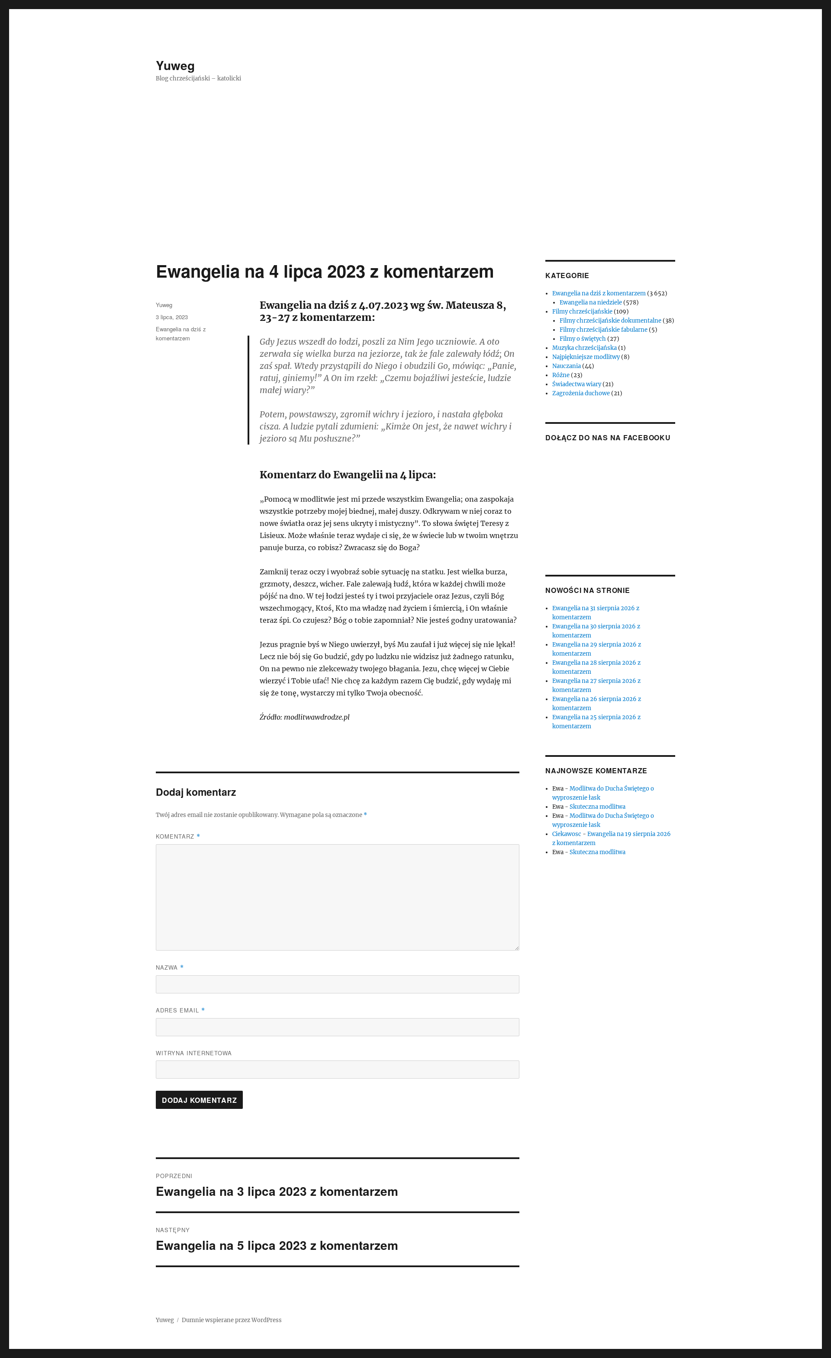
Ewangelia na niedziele (591, 302)
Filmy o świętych (583, 339)
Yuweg (175, 65)
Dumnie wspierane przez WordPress (232, 1320)
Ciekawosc (566, 834)
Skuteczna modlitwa (597, 806)
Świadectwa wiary (576, 384)
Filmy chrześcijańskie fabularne (603, 329)
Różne (561, 375)
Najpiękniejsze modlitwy (586, 357)
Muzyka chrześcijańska (584, 348)
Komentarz (178, 836)
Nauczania (566, 366)
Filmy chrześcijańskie (582, 311)
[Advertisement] (415, 195)
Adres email (180, 1010)
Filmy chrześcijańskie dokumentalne (610, 320)
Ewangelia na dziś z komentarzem (599, 293)
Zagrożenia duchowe (581, 393)
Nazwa (170, 967)
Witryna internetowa (194, 1053)
